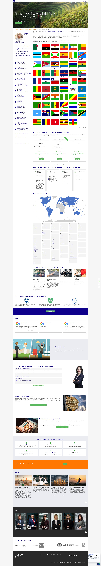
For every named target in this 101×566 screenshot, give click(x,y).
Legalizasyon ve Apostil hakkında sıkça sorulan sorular (34, 366)
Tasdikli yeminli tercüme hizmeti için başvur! (38, 404)
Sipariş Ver (41, 159)
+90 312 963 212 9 (18, 41)
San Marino (71, 245)
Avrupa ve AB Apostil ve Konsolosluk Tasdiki (22, 51)
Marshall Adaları (63, 236)
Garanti (26, 444)
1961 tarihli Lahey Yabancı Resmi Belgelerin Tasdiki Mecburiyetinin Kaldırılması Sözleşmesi (56, 31)
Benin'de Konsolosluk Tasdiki (21, 66)
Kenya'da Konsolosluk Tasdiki (21, 86)
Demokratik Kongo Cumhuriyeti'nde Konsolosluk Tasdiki (24, 73)
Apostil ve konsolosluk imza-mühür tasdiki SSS (22, 143)
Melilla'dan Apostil (19, 102)
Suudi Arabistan (72, 244)
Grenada (44, 254)
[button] (83, 1)
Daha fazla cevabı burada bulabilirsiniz (38, 385)
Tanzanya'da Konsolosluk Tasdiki (21, 124)
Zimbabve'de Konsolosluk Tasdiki (21, 117)
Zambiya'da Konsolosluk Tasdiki (21, 111)
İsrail (52, 240)
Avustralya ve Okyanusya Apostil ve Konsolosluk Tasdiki (23, 133)
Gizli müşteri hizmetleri (50, 452)
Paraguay (71, 228)
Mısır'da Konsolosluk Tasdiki (20, 62)
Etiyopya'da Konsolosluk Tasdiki (21, 63)
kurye (82, 282)
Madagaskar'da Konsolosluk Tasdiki (21, 94)
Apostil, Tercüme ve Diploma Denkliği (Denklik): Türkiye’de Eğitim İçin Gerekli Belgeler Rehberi (22, 488)
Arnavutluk (35, 227)
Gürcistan (44, 253)
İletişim (51, 562)
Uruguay (80, 235)
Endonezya (44, 237)
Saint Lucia (71, 256)
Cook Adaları (35, 256)
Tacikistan (80, 225)
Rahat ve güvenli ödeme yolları (26, 451)
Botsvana (35, 250)
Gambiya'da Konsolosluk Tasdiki (21, 79)
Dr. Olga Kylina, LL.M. (44, 526)
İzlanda (53, 243)
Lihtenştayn (62, 228)
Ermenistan (44, 236)
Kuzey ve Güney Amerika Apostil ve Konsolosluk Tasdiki (23, 56)
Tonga (79, 226)
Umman (80, 236)
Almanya (35, 225)
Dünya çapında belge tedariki (49, 419)
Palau (70, 226)
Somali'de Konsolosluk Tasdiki (21, 118)
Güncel (17, 472)
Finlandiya (44, 244)
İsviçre (53, 241)
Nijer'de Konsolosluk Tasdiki (20, 106)
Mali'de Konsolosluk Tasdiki (20, 96)
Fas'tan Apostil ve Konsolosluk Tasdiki (22, 97)
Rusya (70, 236)
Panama (71, 227)
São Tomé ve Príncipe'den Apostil (21, 112)
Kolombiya (53, 259)
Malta (61, 237)
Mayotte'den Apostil (19, 100)
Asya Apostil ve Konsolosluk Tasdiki (21, 53)
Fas (43, 243)
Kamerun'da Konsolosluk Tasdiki (21, 84)
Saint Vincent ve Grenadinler (73, 257)
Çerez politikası (83, 562)
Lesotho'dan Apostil (19, 90)
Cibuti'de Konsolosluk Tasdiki (21, 74)
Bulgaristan (35, 246)
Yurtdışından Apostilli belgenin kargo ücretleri (40, 164)
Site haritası (74, 562)
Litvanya (62, 226)
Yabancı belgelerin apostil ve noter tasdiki (31, 29)
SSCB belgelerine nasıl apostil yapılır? (58, 487)
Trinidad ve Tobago (81, 227)
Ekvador (44, 233)
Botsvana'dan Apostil (19, 67)
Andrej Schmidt (30, 525)
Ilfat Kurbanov (27, 33)
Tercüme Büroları (18, 141)
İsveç (52, 242)
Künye (57, 562)
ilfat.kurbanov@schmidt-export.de (20, 42)
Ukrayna (80, 234)
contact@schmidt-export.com (20, 556)
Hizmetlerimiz (21, 29)
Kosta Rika (53, 258)
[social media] (69, 555)
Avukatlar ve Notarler (19, 139)
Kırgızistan (53, 256)
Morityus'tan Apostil (19, 101)
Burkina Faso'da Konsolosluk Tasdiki (21, 68)
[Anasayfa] (18, 1)
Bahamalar (35, 237)
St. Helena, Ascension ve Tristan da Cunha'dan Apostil (24, 119)
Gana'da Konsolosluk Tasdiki (20, 80)
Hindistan (53, 227)
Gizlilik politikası (61, 562)
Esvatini (44, 235)
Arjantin (35, 228)
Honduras (53, 225)
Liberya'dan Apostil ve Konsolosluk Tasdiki (22, 91)
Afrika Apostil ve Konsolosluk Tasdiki (21, 58)
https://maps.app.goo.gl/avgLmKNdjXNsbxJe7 (42, 323)
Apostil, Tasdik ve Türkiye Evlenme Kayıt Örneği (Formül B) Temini (76, 488)
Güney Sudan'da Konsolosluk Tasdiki (22, 123)
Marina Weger (54, 526)
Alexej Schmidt (18, 526)
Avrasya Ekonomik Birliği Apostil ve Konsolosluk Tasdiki (23, 49)
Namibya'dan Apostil (19, 105)
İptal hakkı (71, 562)
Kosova (53, 257)
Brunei (35, 248)
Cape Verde (35, 257)
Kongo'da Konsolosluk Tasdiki (21, 108)
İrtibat (16, 31)
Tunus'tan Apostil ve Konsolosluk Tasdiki (22, 128)
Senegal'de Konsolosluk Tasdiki (21, 113)
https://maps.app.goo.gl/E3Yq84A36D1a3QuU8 (66, 323)
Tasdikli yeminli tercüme (23, 396)
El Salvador (44, 232)
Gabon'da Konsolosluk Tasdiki (21, 78)
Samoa (71, 243)
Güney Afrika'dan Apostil (20, 122)
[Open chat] (98, 564)
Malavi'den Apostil (19, 95)
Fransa (44, 242)
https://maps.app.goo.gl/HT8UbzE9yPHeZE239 (18, 323)
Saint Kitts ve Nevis (72, 255)
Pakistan (71, 225)
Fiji (43, 245)
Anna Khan (78, 526)
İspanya (53, 239)
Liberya (62, 227)
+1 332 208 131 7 (18, 555)
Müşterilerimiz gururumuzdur (23, 540)
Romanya (71, 237)
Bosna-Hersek (36, 249)
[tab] (38, 369)
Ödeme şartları (79, 562)
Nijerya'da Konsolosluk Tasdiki (21, 107)
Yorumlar (17, 318)
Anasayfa (17, 29)
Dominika (44, 226)
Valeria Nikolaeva (67, 526)
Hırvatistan (53, 226)
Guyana (44, 251)
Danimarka (44, 225)
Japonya (53, 248)
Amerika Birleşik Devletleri (37, 226)
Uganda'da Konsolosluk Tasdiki (21, 129)
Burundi (35, 251)
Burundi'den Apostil (19, 69)
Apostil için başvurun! (50, 311)
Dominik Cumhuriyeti (45, 227)
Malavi (62, 235)
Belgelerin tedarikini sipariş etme (62, 427)
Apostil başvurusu (19, 23)
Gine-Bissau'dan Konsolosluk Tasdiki (22, 83)
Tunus (79, 228)
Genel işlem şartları (66, 562)
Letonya (62, 225)
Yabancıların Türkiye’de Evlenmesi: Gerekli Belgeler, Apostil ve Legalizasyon (41, 488)
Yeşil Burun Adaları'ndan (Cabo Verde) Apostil (23, 85)
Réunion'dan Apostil (19, 89)
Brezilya (35, 247)
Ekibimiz (17, 510)
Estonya (44, 234)
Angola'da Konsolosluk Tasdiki (21, 61)
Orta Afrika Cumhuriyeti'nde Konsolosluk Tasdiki (23, 130)
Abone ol (65, 464)
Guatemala (44, 252)
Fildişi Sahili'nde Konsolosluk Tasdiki (22, 72)
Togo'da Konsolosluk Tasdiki (20, 125)
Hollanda (53, 228)
